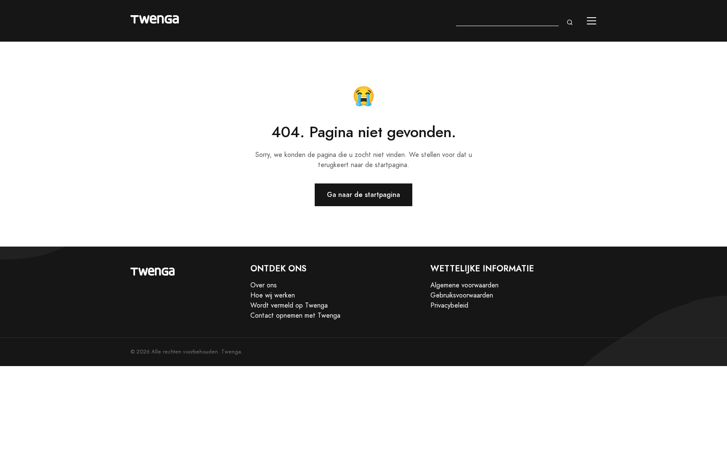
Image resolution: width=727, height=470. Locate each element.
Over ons (263, 285)
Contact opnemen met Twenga (295, 315)
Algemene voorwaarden (464, 285)
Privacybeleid (449, 305)
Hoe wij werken (272, 295)
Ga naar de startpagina (363, 194)
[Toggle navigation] (591, 21)
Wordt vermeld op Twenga (289, 305)
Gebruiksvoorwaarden (461, 295)
